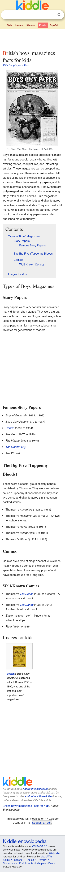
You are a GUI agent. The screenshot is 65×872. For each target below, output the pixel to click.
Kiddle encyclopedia (35, 789)
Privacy (42, 859)
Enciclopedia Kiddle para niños (36, 863)
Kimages (31, 25)
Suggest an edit (41, 822)
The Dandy (26, 605)
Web (9, 25)
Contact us (9, 863)
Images (19, 25)
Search (59, 15)
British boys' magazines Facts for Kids (26, 806)
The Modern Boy (16, 447)
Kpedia (42, 25)
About (31, 859)
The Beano (26, 594)
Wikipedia (54, 853)
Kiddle (6, 859)
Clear (52, 15)
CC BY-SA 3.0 (39, 846)
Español (54, 25)
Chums (10, 428)
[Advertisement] (32, 38)
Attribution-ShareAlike (38, 796)
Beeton (11, 673)
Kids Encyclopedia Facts (16, 65)
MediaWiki (46, 856)
